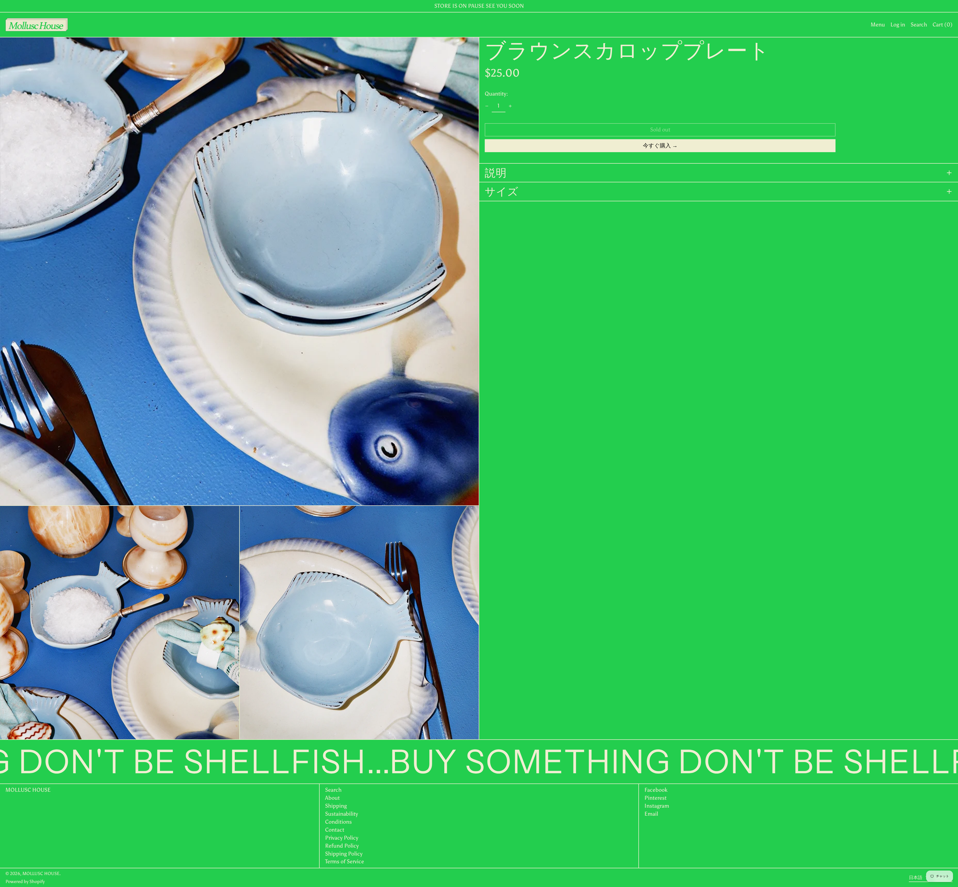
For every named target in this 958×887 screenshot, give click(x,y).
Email (651, 814)
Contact (334, 829)
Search (333, 789)
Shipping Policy (343, 853)
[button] (919, 25)
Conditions (338, 821)
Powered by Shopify (25, 881)
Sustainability (341, 813)
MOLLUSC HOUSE (28, 789)
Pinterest (655, 798)
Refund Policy (342, 845)
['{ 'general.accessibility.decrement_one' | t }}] (487, 106)
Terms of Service (344, 861)
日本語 (916, 877)
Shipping (336, 805)
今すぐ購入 (657, 145)
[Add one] (510, 106)
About (332, 797)
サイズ (501, 191)
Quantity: (496, 93)
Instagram (656, 806)
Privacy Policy (341, 837)
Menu (878, 24)
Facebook (656, 790)
